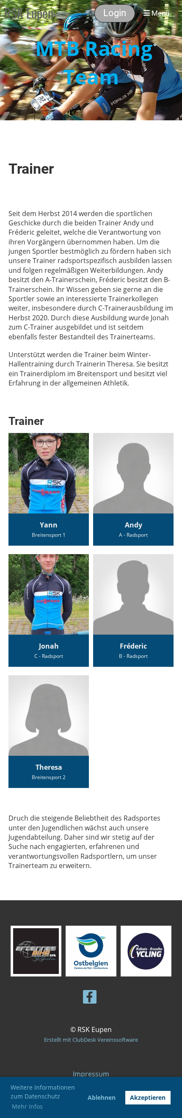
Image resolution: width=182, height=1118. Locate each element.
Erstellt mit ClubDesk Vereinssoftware (91, 1039)
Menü (159, 13)
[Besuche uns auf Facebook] (90, 998)
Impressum (91, 1074)
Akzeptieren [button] (147, 1097)
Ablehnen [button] (102, 1097)
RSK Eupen (28, 13)
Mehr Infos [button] (27, 1106)
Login (114, 13)
